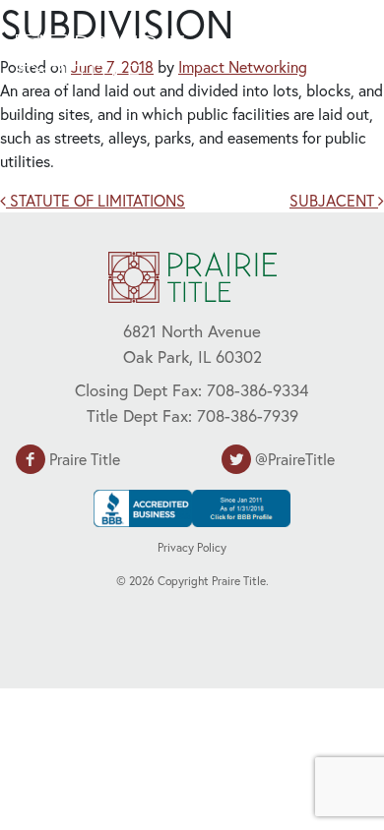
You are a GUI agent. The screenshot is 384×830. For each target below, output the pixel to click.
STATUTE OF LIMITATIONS (95, 200)
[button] (320, 57)
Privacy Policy (192, 547)
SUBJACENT (333, 200)
